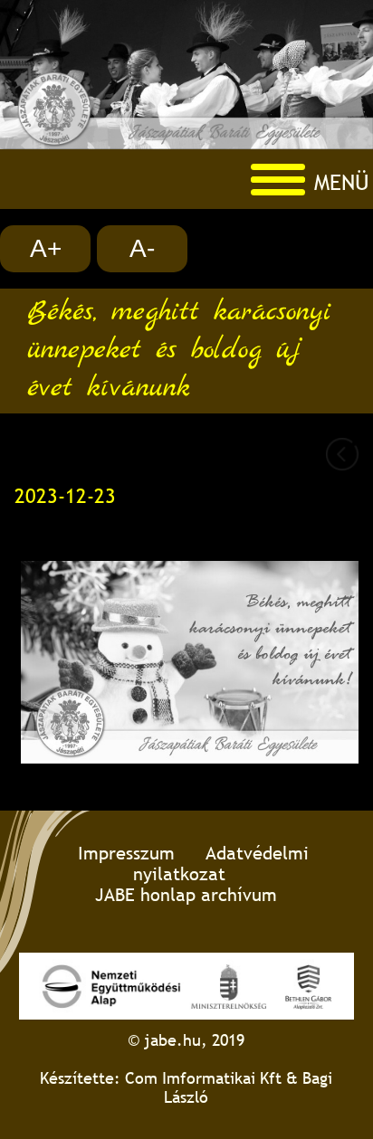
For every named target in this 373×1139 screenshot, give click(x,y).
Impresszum (126, 852)
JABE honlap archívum (186, 894)
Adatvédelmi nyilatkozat (221, 863)
